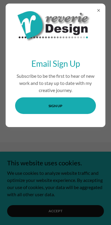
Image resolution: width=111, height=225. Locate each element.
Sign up (55, 106)
